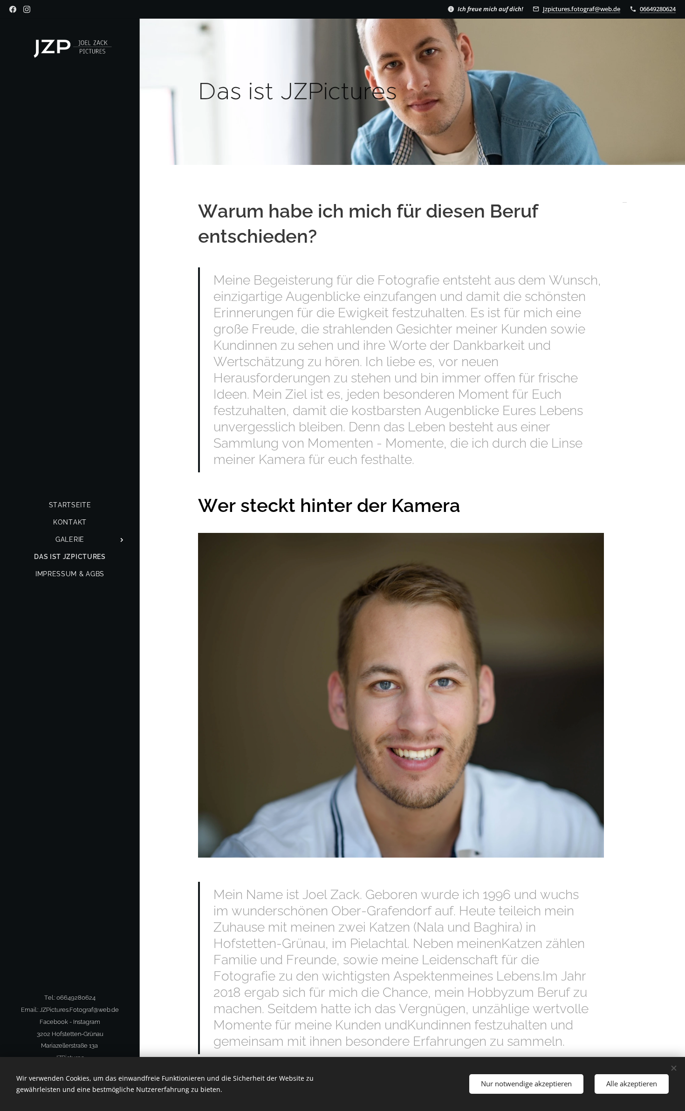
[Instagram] (27, 9)
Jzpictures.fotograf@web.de (581, 9)
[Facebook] (13, 9)
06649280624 (658, 9)
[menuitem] (70, 505)
